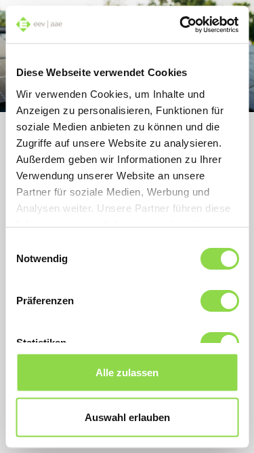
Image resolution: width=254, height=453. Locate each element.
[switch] (219, 301)
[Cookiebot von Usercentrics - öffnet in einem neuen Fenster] (180, 24)
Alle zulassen (127, 372)
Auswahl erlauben (127, 416)
